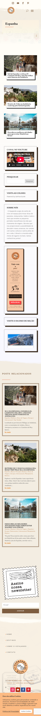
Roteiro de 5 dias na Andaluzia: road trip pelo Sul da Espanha (19, 105)
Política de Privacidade (11, 711)
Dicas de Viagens (22, 418)
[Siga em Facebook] (23, 3)
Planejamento (29, 473)
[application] (20, 159)
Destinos (13, 418)
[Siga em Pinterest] (28, 3)
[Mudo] (28, 165)
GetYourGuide (20, 197)
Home (9, 634)
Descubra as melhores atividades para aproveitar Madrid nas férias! (20, 134)
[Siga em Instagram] (13, 3)
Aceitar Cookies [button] (26, 711)
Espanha (7, 418)
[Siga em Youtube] (18, 3)
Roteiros (7, 475)
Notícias (7, 529)
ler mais (8, 432)
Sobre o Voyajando (17, 646)
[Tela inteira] (31, 165)
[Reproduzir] (10, 165)
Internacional (8, 420)
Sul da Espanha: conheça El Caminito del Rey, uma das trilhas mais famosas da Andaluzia (20, 75)
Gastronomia (14, 531)
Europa (30, 418)
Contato (11, 652)
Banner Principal (16, 471)
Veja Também (17, 420)
